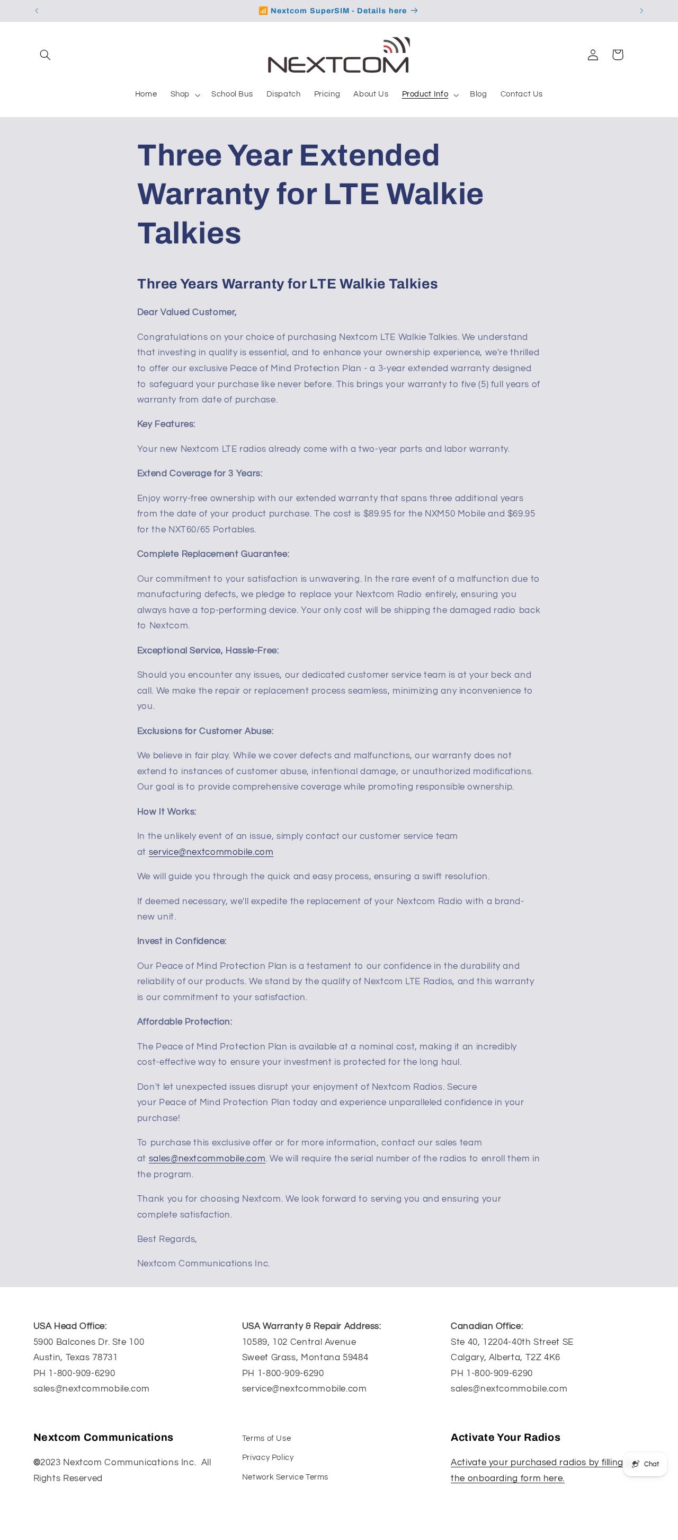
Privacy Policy (268, 1458)
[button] (45, 54)
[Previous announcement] (36, 10)
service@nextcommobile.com (211, 852)
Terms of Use (266, 1438)
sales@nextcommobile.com (207, 1158)
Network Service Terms (285, 1477)
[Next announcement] (641, 10)
